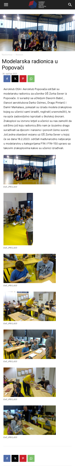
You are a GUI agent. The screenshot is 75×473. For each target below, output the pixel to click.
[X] (15, 78)
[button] (6, 4)
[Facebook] (6, 78)
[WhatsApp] (31, 78)
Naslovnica (7, 54)
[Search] (70, 4)
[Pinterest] (23, 78)
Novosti (19, 54)
